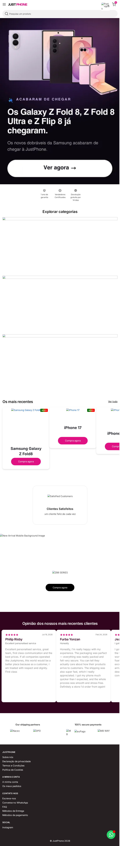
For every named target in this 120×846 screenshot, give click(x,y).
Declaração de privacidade (16, 761)
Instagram (7, 827)
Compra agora (26, 461)
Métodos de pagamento (15, 815)
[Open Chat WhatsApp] (111, 834)
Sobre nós (7, 757)
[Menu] (4, 4)
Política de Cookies (12, 769)
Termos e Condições (13, 765)
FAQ (4, 806)
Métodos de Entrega (13, 811)
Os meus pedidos (11, 786)
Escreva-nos (9, 798)
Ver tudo (113, 401)
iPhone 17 (73, 427)
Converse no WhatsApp (15, 802)
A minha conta (10, 782)
